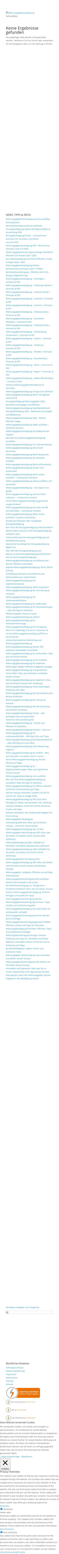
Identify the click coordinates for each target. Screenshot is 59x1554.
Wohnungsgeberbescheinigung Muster (24, 899)
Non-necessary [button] (7, 1529)
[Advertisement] (29, 61)
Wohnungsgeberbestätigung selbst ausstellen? (27, 587)
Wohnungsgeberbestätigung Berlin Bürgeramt (27, 454)
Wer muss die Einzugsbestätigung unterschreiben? (29, 527)
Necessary (8, 1509)
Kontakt (9, 1384)
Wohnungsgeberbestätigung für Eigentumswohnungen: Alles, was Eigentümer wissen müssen (27, 769)
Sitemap (9, 1381)
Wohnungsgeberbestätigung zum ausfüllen (26, 776)
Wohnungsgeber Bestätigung (19, 819)
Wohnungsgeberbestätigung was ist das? (25, 829)
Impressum (11, 1374)
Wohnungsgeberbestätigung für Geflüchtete (26, 603)
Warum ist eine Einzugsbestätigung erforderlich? (28, 554)
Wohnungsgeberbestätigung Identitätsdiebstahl (28, 408)
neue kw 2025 (12, 242)
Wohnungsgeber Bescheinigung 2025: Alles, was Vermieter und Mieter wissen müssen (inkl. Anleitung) (28, 836)
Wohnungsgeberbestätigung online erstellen (26, 660)
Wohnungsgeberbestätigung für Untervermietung (29, 444)
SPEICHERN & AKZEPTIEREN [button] (12, 1552)
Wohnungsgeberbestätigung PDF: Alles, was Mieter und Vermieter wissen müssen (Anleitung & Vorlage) (29, 865)
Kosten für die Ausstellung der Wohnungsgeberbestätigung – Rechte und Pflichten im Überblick (25, 723)
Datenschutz (11, 1377)
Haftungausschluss (14, 1367)
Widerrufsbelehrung (15, 1371)
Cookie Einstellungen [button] (10, 1456)
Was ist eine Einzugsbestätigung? (21, 557)
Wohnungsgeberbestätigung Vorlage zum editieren (29, 391)
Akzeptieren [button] (26, 1456)
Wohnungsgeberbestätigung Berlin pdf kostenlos (28, 464)
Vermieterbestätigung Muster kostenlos (24, 225)
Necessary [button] (4, 1506)
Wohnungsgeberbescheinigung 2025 (23, 859)
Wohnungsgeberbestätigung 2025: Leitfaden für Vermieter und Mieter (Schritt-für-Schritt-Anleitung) (28, 852)
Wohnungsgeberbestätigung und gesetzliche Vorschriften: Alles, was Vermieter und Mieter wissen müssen (27, 673)
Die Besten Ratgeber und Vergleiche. (23, 1307)
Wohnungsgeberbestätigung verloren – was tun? (28, 729)
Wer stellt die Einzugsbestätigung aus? (23, 550)
